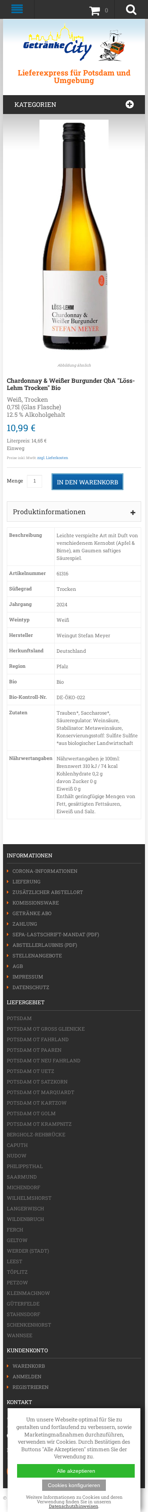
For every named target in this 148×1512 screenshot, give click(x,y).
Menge (15, 480)
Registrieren (31, 1387)
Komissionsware (36, 902)
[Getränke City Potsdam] (74, 42)
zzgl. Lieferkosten (52, 457)
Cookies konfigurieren (74, 1485)
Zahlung (25, 923)
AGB (18, 966)
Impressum (28, 976)
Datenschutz (31, 987)
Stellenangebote (37, 955)
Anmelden (27, 1376)
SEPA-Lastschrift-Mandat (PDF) (56, 934)
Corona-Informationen (45, 871)
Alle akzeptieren (76, 1471)
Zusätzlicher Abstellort (48, 892)
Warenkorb (29, 1365)
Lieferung (27, 881)
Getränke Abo (32, 913)
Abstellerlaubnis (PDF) (45, 945)
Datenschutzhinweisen (73, 1506)
